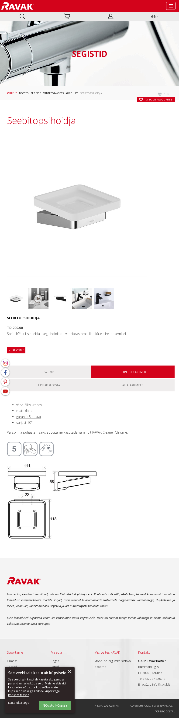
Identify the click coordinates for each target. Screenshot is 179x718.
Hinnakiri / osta (49, 385)
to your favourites (158, 99)
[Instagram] (5, 363)
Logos (55, 661)
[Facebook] (5, 372)
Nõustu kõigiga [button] (54, 705)
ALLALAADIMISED (132, 385)
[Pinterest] (5, 382)
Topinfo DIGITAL (165, 711)
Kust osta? (16, 350)
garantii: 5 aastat (28, 416)
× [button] (69, 671)
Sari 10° (49, 372)
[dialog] (40, 690)
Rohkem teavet (18, 695)
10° (76, 93)
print (167, 93)
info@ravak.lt (161, 684)
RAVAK (17, 6)
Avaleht (12, 93)
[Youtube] (5, 391)
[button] (21, 703)
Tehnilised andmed (133, 372)
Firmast (12, 661)
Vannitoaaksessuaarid (57, 93)
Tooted (24, 93)
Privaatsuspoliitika (106, 705)
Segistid (36, 93)
